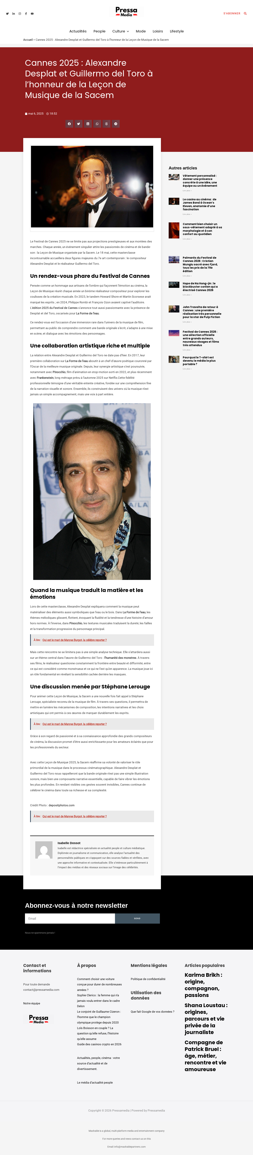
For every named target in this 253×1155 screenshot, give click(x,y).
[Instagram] (19, 13)
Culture (118, 31)
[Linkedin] (13, 13)
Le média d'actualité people (95, 1082)
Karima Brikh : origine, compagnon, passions (203, 985)
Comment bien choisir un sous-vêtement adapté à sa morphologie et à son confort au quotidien (202, 229)
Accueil (28, 39)
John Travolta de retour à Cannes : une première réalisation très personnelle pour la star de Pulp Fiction (202, 312)
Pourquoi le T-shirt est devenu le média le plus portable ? (199, 361)
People (99, 31)
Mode (141, 31)
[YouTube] (32, 13)
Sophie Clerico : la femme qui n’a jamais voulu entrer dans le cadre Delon (98, 1001)
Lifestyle (177, 31)
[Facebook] (26, 13)
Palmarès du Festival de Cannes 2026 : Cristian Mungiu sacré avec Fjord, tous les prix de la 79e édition (200, 264)
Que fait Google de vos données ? (152, 1011)
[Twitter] (7, 13)
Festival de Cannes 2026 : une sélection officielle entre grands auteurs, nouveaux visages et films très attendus (201, 338)
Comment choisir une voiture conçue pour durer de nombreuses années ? (99, 984)
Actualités (78, 31)
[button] (232, 13)
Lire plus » (187, 191)
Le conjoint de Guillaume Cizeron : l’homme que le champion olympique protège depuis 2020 (99, 1017)
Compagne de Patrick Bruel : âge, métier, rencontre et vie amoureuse (205, 1056)
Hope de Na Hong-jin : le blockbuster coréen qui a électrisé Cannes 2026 (200, 287)
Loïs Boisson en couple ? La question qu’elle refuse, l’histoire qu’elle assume (98, 1033)
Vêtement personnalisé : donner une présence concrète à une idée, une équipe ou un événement (200, 181)
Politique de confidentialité (148, 979)
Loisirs (158, 31)
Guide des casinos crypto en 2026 (99, 1044)
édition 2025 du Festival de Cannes (55, 308)
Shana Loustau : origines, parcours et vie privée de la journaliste (206, 1019)
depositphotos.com (62, 805)
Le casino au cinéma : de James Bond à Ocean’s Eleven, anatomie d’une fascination (199, 204)
